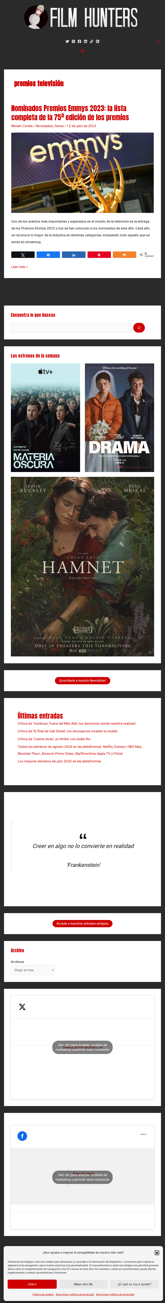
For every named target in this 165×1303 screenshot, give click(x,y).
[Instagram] (73, 41)
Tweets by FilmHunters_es (82, 1047)
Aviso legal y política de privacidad (75, 1294)
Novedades (44, 126)
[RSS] (97, 41)
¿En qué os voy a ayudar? (134, 1284)
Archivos (17, 962)
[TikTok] (91, 41)
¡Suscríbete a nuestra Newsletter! (82, 680)
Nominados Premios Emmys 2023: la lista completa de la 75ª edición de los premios (70, 113)
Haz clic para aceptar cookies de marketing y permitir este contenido (82, 1047)
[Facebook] (79, 41)
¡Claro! (32, 1284)
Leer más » (19, 266)
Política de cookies (43, 1294)
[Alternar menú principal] (82, 50)
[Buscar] (139, 328)
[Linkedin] (85, 41)
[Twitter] (67, 41)
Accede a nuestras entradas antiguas (82, 923)
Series (59, 126)
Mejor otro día (83, 1284)
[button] (157, 1253)
